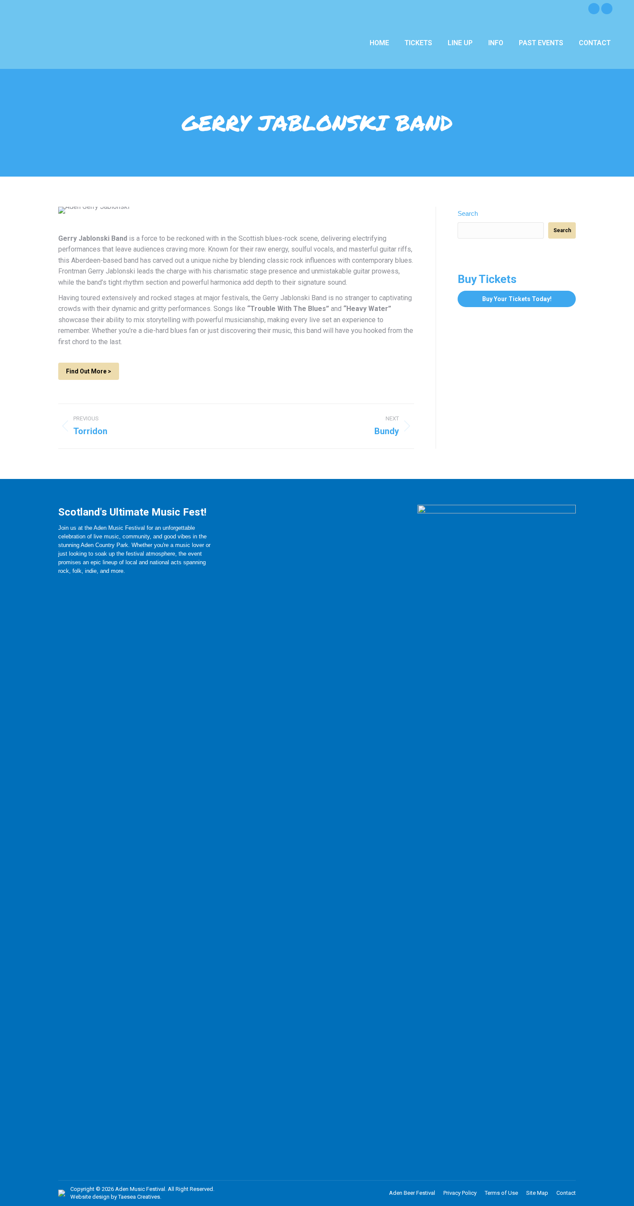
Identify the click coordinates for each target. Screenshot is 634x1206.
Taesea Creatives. (139, 1197)
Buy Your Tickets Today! (517, 298)
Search (468, 213)
